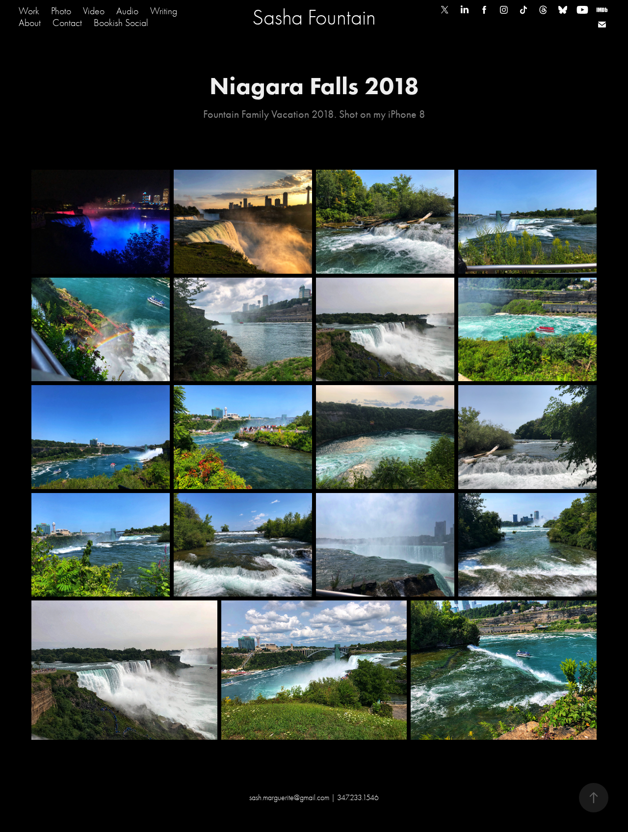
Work (29, 11)
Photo (61, 11)
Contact (67, 22)
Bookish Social (121, 22)
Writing (163, 11)
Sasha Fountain (314, 17)
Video (94, 11)
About (30, 22)
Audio (127, 11)
